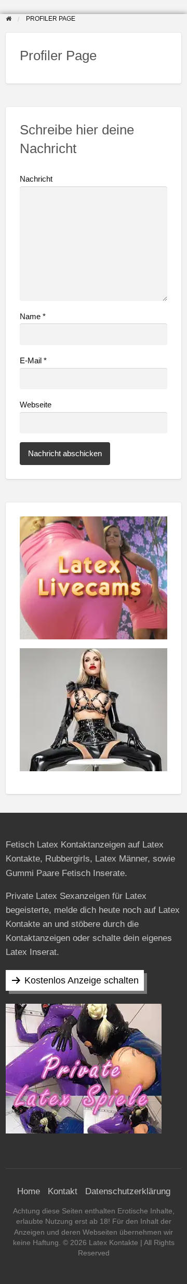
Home (28, 1191)
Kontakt (62, 1191)
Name (33, 316)
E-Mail (33, 361)
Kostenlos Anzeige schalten (81, 980)
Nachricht (36, 179)
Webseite (35, 405)
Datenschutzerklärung (127, 1191)
